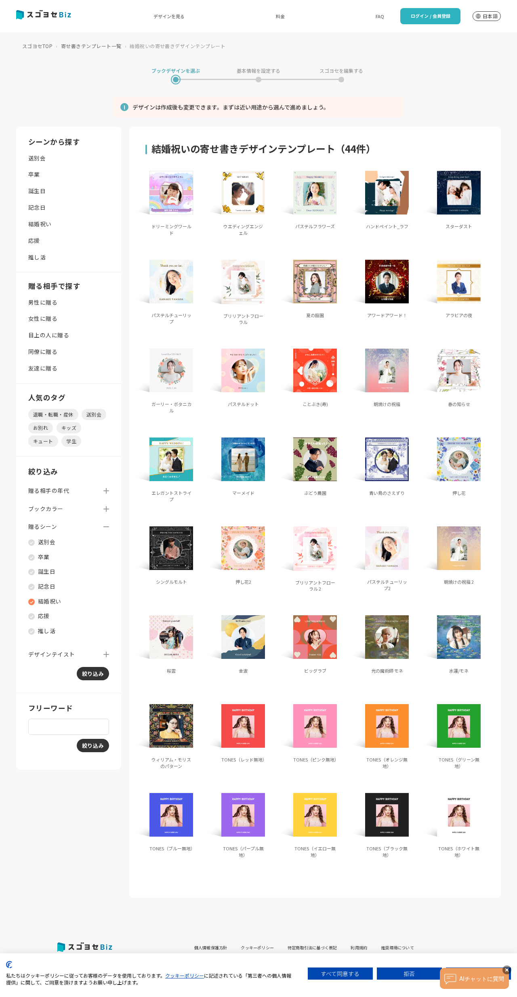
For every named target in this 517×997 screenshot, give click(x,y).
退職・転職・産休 (53, 414)
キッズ (68, 427)
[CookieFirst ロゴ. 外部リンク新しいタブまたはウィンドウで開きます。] (9, 964)
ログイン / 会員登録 (430, 16)
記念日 (37, 207)
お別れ (40, 427)
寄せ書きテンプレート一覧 (91, 45)
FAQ (380, 16)
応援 (34, 240)
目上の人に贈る (48, 335)
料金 (280, 16)
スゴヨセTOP (37, 45)
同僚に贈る (42, 351)
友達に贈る (42, 368)
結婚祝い (40, 224)
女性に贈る (42, 318)
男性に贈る (42, 302)
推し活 (37, 257)
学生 (71, 441)
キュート (43, 441)
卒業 (34, 174)
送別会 (37, 158)
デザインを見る (169, 16)
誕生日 (37, 191)
